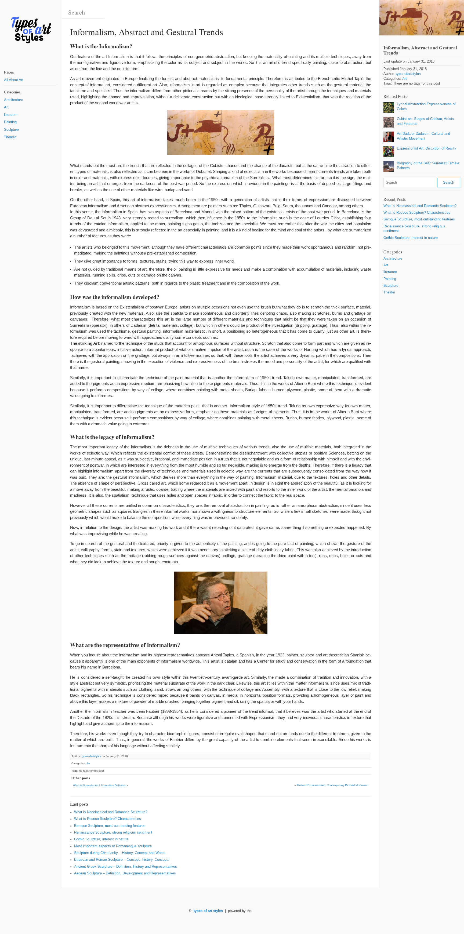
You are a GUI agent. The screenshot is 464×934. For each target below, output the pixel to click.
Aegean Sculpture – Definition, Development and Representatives (125, 873)
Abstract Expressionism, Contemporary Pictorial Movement (332, 785)
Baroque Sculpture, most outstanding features (110, 826)
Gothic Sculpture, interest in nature (101, 839)
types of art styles (208, 911)
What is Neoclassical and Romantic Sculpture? (110, 812)
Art (6, 107)
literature (10, 115)
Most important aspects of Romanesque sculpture (113, 846)
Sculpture (11, 130)
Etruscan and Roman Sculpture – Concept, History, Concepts (121, 860)
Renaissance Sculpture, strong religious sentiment (113, 832)
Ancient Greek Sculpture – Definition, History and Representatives (125, 866)
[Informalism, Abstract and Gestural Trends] (421, 17)
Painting (10, 122)
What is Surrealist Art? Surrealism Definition (99, 785)
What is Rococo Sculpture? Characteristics (107, 819)
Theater (10, 137)
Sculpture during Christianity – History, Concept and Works (119, 853)
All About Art (13, 80)
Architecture (13, 100)
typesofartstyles (91, 756)
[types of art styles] (31, 30)
